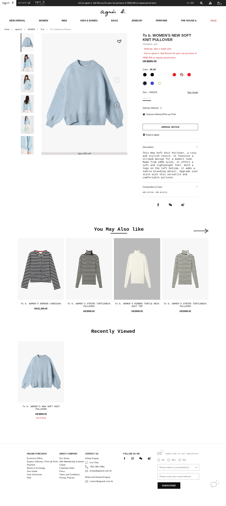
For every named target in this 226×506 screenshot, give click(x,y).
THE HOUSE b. (189, 20)
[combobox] (178, 467)
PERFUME (161, 20)
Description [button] (148, 147)
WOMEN (43, 20)
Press (62, 471)
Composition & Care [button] (152, 187)
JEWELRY (136, 20)
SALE (213, 20)
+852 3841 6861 (97, 467)
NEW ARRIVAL (17, 20)
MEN (64, 20)
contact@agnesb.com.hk (101, 481)
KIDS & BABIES (89, 20)
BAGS (114, 20)
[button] (117, 105)
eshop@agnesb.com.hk (101, 471)
